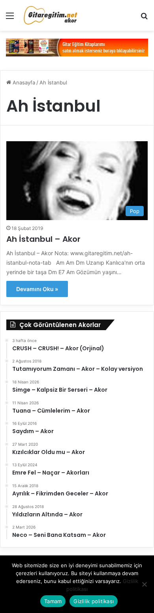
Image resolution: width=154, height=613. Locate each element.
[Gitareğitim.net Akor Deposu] (51, 15)
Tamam (53, 601)
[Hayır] (144, 584)
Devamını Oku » (37, 289)
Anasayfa (23, 82)
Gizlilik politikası (93, 601)
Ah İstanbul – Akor (43, 239)
